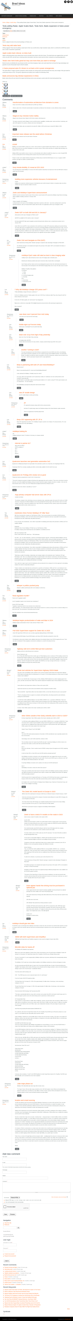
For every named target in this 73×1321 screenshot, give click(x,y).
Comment (4, 1181)
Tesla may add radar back (11, 45)
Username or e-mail (7, 1242)
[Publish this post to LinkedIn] (6, 94)
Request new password (10, 1256)
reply (14, 111)
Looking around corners (10, 1271)
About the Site (8, 1223)
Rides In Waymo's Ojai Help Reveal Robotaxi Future (17, 1291)
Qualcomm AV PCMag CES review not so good (29, 475)
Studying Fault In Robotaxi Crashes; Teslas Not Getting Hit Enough (21, 1297)
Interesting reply (8, 1269)
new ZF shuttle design (27, 393)
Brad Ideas (18, 3)
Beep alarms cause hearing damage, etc (14, 1280)
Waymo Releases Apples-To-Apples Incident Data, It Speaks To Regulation (23, 1305)
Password (5, 1248)
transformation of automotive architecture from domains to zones (35, 102)
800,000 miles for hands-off (24, 947)
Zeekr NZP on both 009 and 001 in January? (30, 212)
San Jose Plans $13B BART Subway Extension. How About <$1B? (21, 1299)
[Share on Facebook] (6, 88)
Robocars (33, 16)
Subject (4, 1175)
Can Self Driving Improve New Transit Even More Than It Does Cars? (21, 1301)
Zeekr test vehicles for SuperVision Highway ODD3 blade (38, 670)
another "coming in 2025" (30, 350)
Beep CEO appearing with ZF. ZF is (29, 419)
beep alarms (8, 1278)
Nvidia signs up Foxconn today (30, 324)
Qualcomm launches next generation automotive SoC (31, 461)
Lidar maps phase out (25, 1084)
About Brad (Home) (21, 16)
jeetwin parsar (8, 1282)
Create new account (9, 1254)
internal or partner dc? (23, 443)
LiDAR (14, 144)
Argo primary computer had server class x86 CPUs (33, 495)
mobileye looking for (20, 431)
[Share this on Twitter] (6, 91)
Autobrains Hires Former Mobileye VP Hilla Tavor (32, 513)
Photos (41, 16)
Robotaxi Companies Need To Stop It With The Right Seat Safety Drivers (22, 1306)
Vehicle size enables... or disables (13, 1284)
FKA (3, 144)
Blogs (8, 22)
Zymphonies (68, 1319)
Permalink (4, 107)
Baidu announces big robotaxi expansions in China (20, 76)
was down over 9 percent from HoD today (34, 314)
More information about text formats (59, 1197)
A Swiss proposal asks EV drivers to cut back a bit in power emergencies (28, 68)
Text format (6, 1197)
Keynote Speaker (7, 16)
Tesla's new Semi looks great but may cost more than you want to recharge (29, 61)
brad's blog (13, 22)
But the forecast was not (10, 1275)
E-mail (3, 1162)
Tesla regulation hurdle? (20, 596)
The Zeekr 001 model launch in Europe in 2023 (38, 791)
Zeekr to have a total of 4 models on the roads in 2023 (43, 814)
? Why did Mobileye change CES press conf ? (31, 289)
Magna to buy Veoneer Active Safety (26, 116)
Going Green (5, 35)
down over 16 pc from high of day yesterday (34, 335)
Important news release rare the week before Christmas (32, 134)
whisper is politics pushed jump (28, 585)
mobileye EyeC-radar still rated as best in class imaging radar (43, 255)
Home (3, 22)
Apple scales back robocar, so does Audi (16, 53)
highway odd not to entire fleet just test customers (34, 649)
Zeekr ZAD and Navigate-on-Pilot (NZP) (31, 240)
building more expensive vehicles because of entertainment (36, 179)
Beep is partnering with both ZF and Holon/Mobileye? (36, 365)
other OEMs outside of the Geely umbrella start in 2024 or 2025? (44, 716)
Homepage (4, 1169)
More (68, 1309)
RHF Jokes (59, 16)
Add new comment (16, 96)
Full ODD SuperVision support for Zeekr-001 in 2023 (31, 631)
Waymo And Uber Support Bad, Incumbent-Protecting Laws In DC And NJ (22, 1303)
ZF (25, 403)
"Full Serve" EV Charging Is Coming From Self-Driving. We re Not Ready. (22, 1295)
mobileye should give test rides (23, 923)
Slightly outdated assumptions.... (12, 1273)
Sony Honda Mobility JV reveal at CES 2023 (28, 167)
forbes (4, 40)
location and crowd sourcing (25, 1100)
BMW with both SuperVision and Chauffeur (30, 937)
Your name (4, 1156)
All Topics (50, 16)
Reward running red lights (11, 1267)
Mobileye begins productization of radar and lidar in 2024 (33, 620)
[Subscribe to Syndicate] (4, 1314)
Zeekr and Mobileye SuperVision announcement (30, 193)
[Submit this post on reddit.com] (6, 84)
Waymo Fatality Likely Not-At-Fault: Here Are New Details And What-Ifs (21, 1293)
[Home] (5, 10)
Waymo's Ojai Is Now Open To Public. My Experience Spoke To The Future (22, 1289)
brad (11, 31)
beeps (6, 1277)
